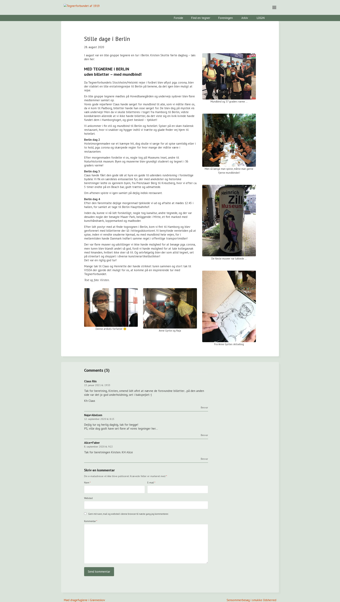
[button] (274, 7)
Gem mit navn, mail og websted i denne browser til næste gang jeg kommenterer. (128, 513)
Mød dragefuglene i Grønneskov (84, 600)
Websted (88, 498)
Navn (87, 482)
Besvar (204, 407)
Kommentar (90, 521)
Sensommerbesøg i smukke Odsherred (251, 600)
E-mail (151, 482)
